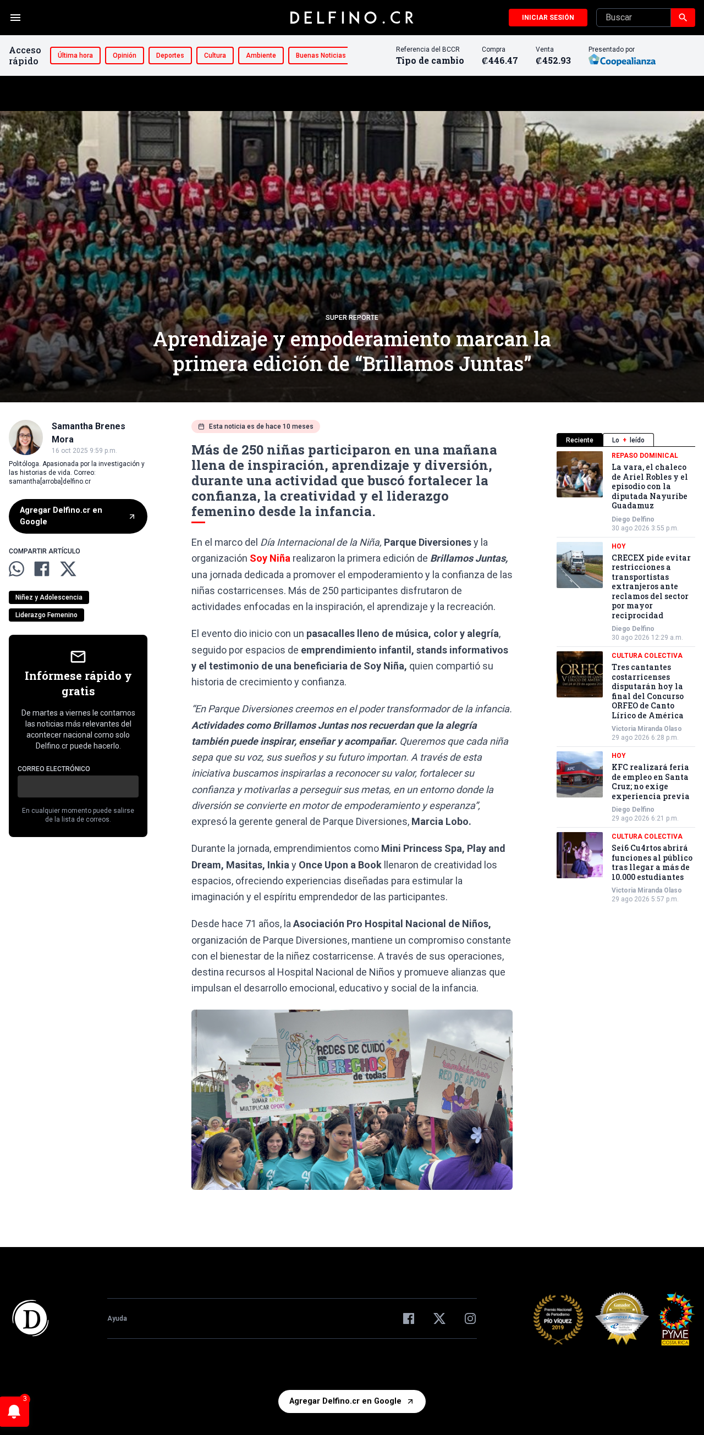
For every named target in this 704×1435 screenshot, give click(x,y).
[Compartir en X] (68, 569)
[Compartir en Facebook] (42, 569)
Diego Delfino (633, 519)
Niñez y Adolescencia (48, 597)
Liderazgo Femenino (46, 615)
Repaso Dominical (645, 455)
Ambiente (261, 55)
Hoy (619, 546)
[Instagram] (470, 1318)
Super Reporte (352, 318)
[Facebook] (408, 1318)
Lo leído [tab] (628, 440)
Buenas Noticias (321, 55)
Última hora (75, 55)
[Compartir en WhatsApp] (16, 569)
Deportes (170, 55)
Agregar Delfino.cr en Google (61, 516)
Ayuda (117, 1318)
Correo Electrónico (54, 769)
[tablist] (626, 440)
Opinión (124, 55)
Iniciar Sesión (548, 17)
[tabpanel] (626, 677)
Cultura (215, 55)
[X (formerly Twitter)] (439, 1318)
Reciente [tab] (579, 440)
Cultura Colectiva (647, 656)
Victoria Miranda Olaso (647, 729)
